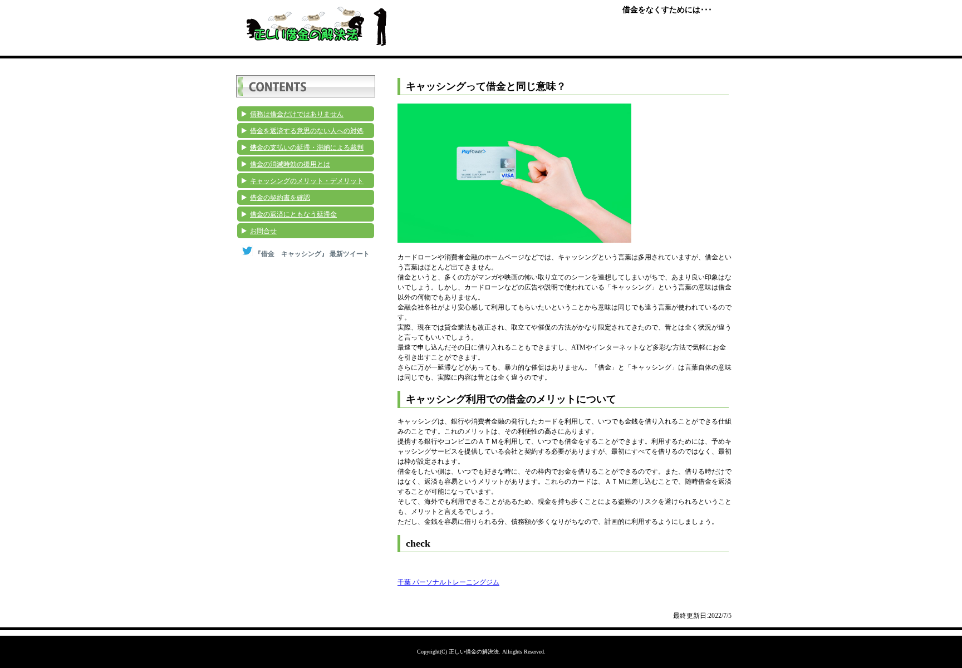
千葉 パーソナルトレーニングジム (448, 582)
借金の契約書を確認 (280, 198)
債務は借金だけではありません (296, 114)
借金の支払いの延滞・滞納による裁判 (307, 147)
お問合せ (263, 231)
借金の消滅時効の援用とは (290, 164)
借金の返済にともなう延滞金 (293, 214)
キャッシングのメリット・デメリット (307, 181)
